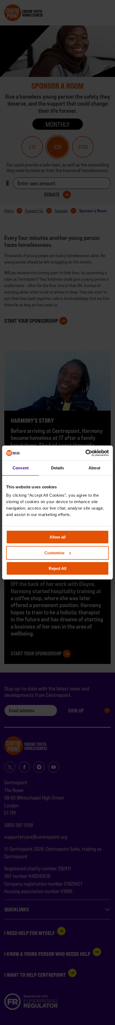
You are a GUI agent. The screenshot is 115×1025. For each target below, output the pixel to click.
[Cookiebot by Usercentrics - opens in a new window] (85, 453)
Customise (54, 553)
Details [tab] (57, 468)
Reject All (57, 568)
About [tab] (94, 468)
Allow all (57, 537)
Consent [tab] (21, 468)
